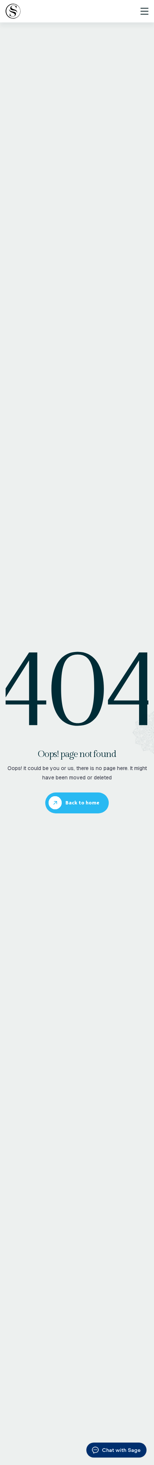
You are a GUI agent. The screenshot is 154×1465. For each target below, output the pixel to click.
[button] (142, 11)
